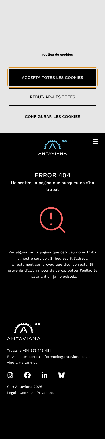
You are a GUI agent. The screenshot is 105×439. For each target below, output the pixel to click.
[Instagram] (10, 375)
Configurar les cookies (52, 116)
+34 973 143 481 (37, 350)
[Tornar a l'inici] (92, 422)
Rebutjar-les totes (52, 96)
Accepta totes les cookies (52, 77)
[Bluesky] (61, 375)
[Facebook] (27, 375)
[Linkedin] (44, 375)
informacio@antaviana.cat (64, 357)
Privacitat (45, 393)
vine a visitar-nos (22, 362)
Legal (11, 393)
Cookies (26, 393)
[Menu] (95, 142)
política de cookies (57, 54)
